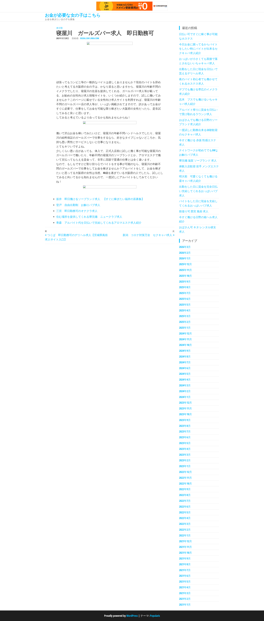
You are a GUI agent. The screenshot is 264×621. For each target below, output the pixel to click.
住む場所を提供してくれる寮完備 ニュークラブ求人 (89, 216)
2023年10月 (185, 414)
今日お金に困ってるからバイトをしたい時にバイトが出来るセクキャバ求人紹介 (198, 48)
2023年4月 (185, 449)
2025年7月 (185, 293)
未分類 (59, 27)
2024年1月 (185, 397)
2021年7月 (185, 570)
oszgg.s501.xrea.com (89, 38)
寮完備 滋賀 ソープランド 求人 (198, 160)
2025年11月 (185, 270)
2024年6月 (185, 368)
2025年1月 (185, 327)
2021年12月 (185, 541)
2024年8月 (185, 356)
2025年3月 (185, 316)
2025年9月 (185, 281)
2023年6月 (185, 437)
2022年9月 (185, 489)
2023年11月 (185, 408)
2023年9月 (185, 420)
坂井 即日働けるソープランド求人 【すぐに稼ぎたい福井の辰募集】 (100, 199)
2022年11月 (185, 477)
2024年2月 (185, 391)
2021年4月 (185, 587)
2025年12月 (185, 264)
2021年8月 (185, 564)
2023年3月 (185, 454)
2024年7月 (185, 362)
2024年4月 (185, 379)
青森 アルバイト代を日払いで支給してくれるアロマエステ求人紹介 (98, 222)
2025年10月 (185, 276)
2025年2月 (185, 322)
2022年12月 (185, 472)
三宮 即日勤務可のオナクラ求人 (76, 211)
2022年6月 (185, 506)
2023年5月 (185, 443)
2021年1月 (185, 604)
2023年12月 (185, 402)
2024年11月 (185, 339)
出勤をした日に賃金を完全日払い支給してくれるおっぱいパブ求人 (198, 191)
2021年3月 (185, 593)
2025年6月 (185, 299)
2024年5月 (185, 374)
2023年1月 (185, 466)
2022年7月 (185, 501)
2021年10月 (185, 552)
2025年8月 (185, 287)
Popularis (155, 615)
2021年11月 (185, 547)
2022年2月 (185, 529)
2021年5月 (185, 581)
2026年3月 (185, 247)
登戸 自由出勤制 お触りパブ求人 (78, 205)
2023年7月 (185, 431)
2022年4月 (185, 518)
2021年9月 (185, 558)
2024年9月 (185, 350)
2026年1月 (185, 258)
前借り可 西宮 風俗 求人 (193, 211)
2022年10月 (185, 483)
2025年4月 (185, 310)
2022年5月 (185, 512)
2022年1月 (185, 535)
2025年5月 (185, 304)
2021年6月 (185, 575)
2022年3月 (185, 524)
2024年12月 (185, 333)
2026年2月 (185, 252)
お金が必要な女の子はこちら (73, 15)
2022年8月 (185, 495)
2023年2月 (185, 460)
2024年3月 (185, 385)
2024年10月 (185, 345)
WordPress (132, 615)
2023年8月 (185, 426)
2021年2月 (185, 599)
